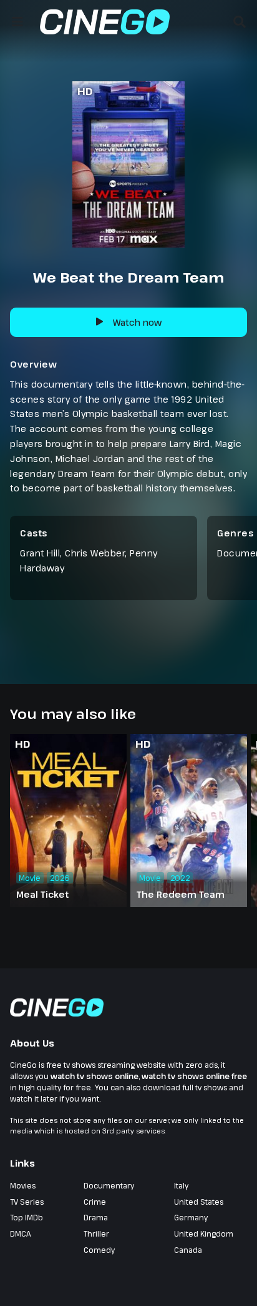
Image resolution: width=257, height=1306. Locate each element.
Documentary (109, 1185)
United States (198, 1202)
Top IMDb (26, 1217)
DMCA (20, 1233)
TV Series (27, 1202)
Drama (96, 1217)
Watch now (137, 322)
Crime (95, 1202)
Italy (181, 1185)
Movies (23, 1185)
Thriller (96, 1233)
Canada (188, 1250)
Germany (191, 1217)
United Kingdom (203, 1233)
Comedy (99, 1250)
